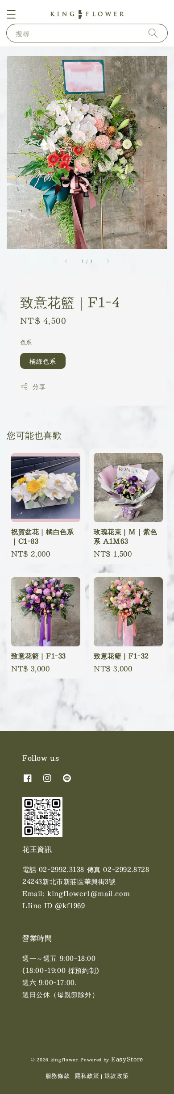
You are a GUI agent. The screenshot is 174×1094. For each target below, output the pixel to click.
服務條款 (58, 1076)
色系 (26, 342)
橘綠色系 (42, 361)
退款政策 (116, 1076)
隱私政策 (87, 1076)
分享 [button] (39, 386)
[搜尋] (153, 33)
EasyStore (127, 1059)
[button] (11, 14)
